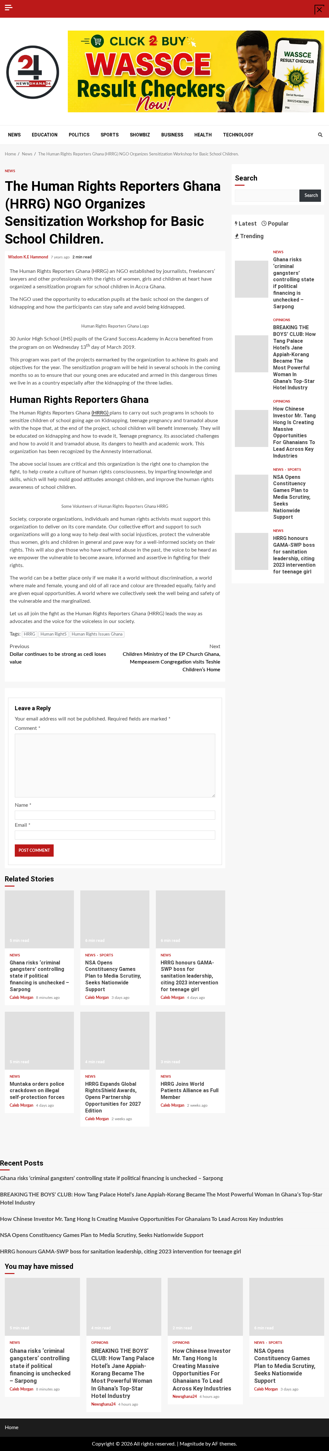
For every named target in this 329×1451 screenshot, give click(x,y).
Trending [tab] (251, 236)
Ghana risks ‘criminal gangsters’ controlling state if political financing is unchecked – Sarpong (39, 919)
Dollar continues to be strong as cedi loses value (58, 654)
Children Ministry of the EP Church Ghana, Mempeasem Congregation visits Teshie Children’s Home (171, 658)
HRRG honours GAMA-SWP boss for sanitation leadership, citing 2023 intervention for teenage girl (190, 919)
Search (246, 178)
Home (11, 1427)
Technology (238, 134)
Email (23, 825)
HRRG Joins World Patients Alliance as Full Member (190, 1041)
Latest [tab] (247, 223)
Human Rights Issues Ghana (97, 634)
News (14, 134)
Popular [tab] (278, 223)
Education (45, 134)
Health (203, 134)
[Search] (320, 135)
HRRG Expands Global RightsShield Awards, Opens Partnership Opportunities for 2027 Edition (114, 1041)
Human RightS (53, 634)
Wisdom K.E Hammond (28, 257)
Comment (27, 728)
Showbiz (140, 134)
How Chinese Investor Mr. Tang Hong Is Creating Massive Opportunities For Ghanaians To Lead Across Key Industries (252, 428)
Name (23, 805)
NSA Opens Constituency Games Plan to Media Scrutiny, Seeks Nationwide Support (114, 919)
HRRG (29, 634)
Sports (110, 134)
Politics (79, 134)
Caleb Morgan (22, 998)
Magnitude (192, 1443)
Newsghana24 (104, 1404)
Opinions (281, 320)
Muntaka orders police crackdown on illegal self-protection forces (39, 1041)
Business (172, 134)
